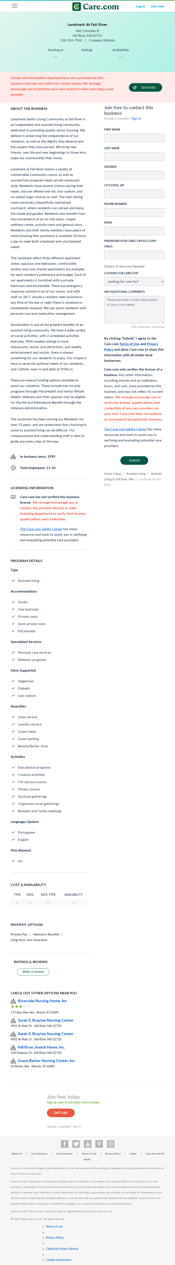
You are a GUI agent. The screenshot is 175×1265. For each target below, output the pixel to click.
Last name (112, 148)
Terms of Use (130, 344)
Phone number (115, 204)
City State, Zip (114, 185)
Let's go (60, 1113)
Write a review (33, 972)
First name (112, 129)
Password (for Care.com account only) (130, 244)
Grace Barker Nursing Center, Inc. (47, 1061)
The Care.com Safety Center (125, 429)
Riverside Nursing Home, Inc (42, 1001)
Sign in (136, 118)
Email (108, 222)
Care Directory (39, 1153)
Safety (133, 1153)
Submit (134, 460)
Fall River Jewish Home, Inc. (41, 1047)
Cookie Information (58, 1260)
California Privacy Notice (62, 1248)
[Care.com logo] (90, 7)
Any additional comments (124, 292)
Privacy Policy (113, 1153)
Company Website (102, 40)
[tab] (134, 266)
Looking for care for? (121, 273)
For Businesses (64, 1153)
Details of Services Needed (124, 266)
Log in (140, 6)
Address (110, 167)
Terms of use (54, 1226)
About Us (17, 1153)
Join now (157, 6)
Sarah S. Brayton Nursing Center (45, 1020)
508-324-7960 (71, 40)
